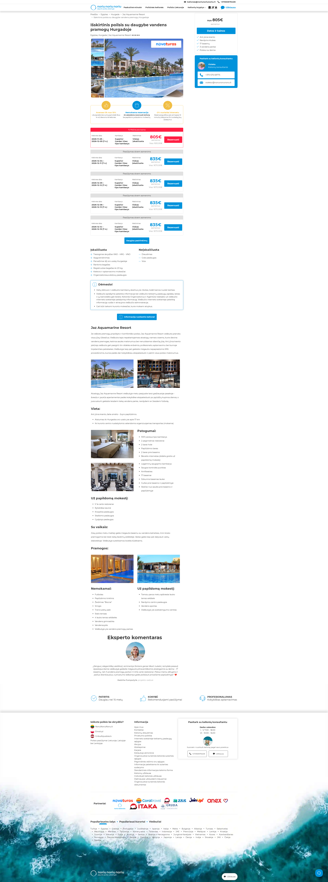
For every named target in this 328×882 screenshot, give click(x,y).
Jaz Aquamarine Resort (133, 14)
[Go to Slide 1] (97, 45)
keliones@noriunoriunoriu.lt (201, 2)
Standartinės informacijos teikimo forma (153, 770)
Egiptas (104, 14)
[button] (144, 68)
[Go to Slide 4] (97, 86)
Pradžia (94, 14)
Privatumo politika (143, 735)
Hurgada (115, 14)
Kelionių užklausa (142, 773)
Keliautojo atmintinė (144, 753)
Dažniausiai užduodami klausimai (150, 779)
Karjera (137, 750)
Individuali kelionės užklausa (148, 776)
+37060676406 (228, 2)
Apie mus (138, 727)
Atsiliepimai (140, 747)
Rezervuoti (173, 139)
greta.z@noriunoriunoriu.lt (218, 82)
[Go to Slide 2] (97, 59)
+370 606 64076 (213, 75)
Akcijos (137, 744)
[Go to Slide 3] (97, 72)
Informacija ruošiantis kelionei (139, 317)
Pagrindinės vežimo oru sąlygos (149, 761)
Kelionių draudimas (143, 733)
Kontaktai (139, 730)
